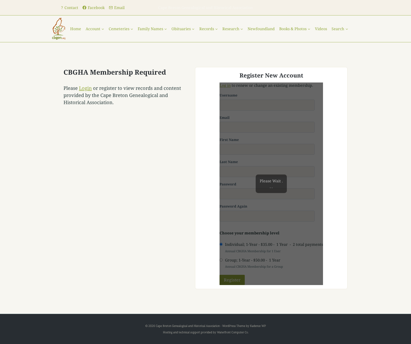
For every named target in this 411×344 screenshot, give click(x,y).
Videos (321, 28)
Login (85, 88)
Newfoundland (261, 28)
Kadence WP (258, 326)
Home (75, 28)
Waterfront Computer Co (232, 332)
